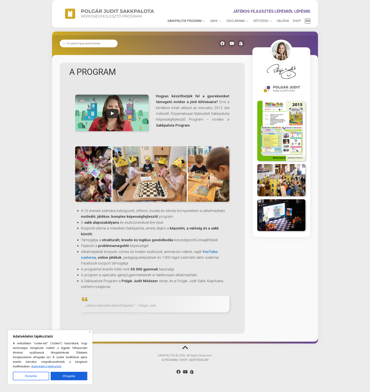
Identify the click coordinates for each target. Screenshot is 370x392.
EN (307, 21)
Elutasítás (31, 376)
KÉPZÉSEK (260, 21)
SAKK (214, 21)
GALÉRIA (283, 21)
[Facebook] (222, 43)
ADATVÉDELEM (198, 360)
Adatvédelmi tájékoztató (46, 366)
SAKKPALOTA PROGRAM (184, 21)
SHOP (297, 21)
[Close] (90, 332)
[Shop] (241, 43)
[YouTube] (231, 43)
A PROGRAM (169, 360)
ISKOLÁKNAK (235, 21)
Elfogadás (69, 376)
